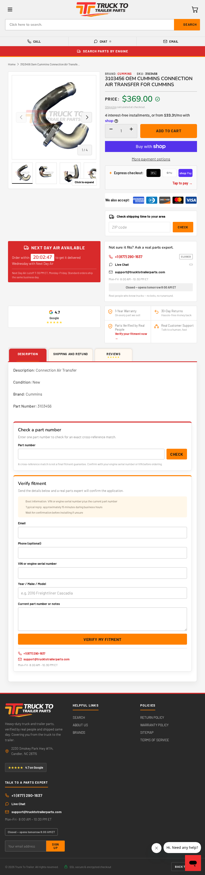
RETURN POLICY (152, 717)
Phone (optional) (29, 543)
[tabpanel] (102, 522)
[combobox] (102, 24)
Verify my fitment (103, 639)
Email (173, 41)
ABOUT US (80, 725)
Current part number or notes (39, 604)
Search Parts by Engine (105, 51)
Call (37, 41)
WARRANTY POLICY (154, 725)
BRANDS (79, 732)
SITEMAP (147, 732)
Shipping (110, 107)
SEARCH (79, 717)
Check (183, 227)
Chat (104, 41)
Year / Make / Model (32, 584)
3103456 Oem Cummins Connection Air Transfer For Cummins (50, 64)
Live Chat (122, 264)
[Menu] (10, 9)
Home (12, 64)
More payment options (151, 158)
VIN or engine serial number (37, 564)
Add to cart (169, 130)
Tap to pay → (182, 183)
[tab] (27, 355)
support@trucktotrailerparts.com (140, 272)
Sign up (55, 846)
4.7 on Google (25, 767)
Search (190, 24)
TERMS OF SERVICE (154, 740)
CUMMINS (125, 73)
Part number (27, 445)
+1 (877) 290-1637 (153, 256)
